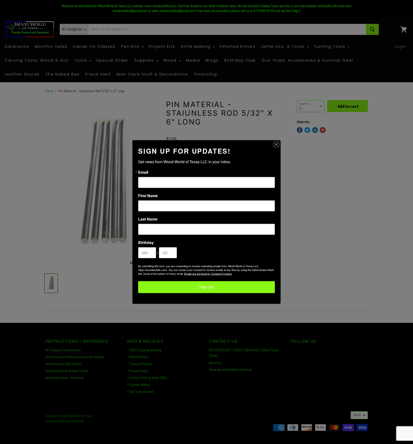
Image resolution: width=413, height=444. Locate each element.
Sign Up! (206, 287)
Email (143, 172)
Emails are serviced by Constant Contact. (208, 274)
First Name (148, 196)
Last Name (148, 219)
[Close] (276, 144)
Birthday (146, 242)
